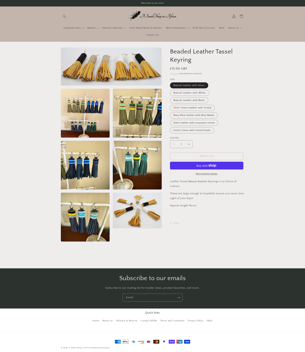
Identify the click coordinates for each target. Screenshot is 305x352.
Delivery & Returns (126, 320)
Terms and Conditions (172, 320)
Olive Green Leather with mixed (192, 107)
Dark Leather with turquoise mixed (194, 122)
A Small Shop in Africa (79, 348)
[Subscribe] (178, 297)
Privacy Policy (195, 320)
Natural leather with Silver (189, 85)
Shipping (174, 73)
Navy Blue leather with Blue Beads (193, 115)
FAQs (210, 320)
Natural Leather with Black (189, 100)
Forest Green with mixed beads (191, 130)
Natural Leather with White (189, 93)
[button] (64, 16)
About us (107, 320)
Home (95, 320)
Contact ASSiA (149, 320)
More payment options (207, 173)
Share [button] (176, 223)
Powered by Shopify (100, 348)
